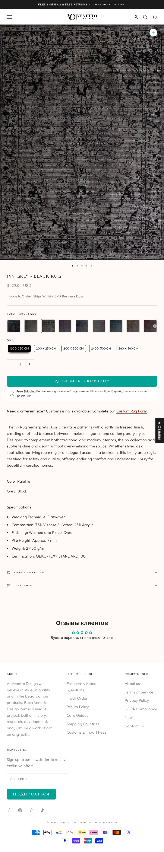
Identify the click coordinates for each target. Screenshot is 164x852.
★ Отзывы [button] (159, 430)
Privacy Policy (137, 700)
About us (132, 683)
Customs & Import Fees (86, 732)
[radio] (13, 326)
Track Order (77, 698)
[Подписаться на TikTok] (42, 810)
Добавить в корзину (82, 381)
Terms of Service (139, 692)
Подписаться (31, 794)
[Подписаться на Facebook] (9, 810)
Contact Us (134, 726)
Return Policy (78, 706)
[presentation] (155, 326)
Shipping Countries (83, 723)
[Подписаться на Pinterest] (31, 810)
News (129, 717)
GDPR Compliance (141, 708)
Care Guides (77, 715)
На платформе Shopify (100, 822)
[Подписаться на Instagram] (20, 810)
